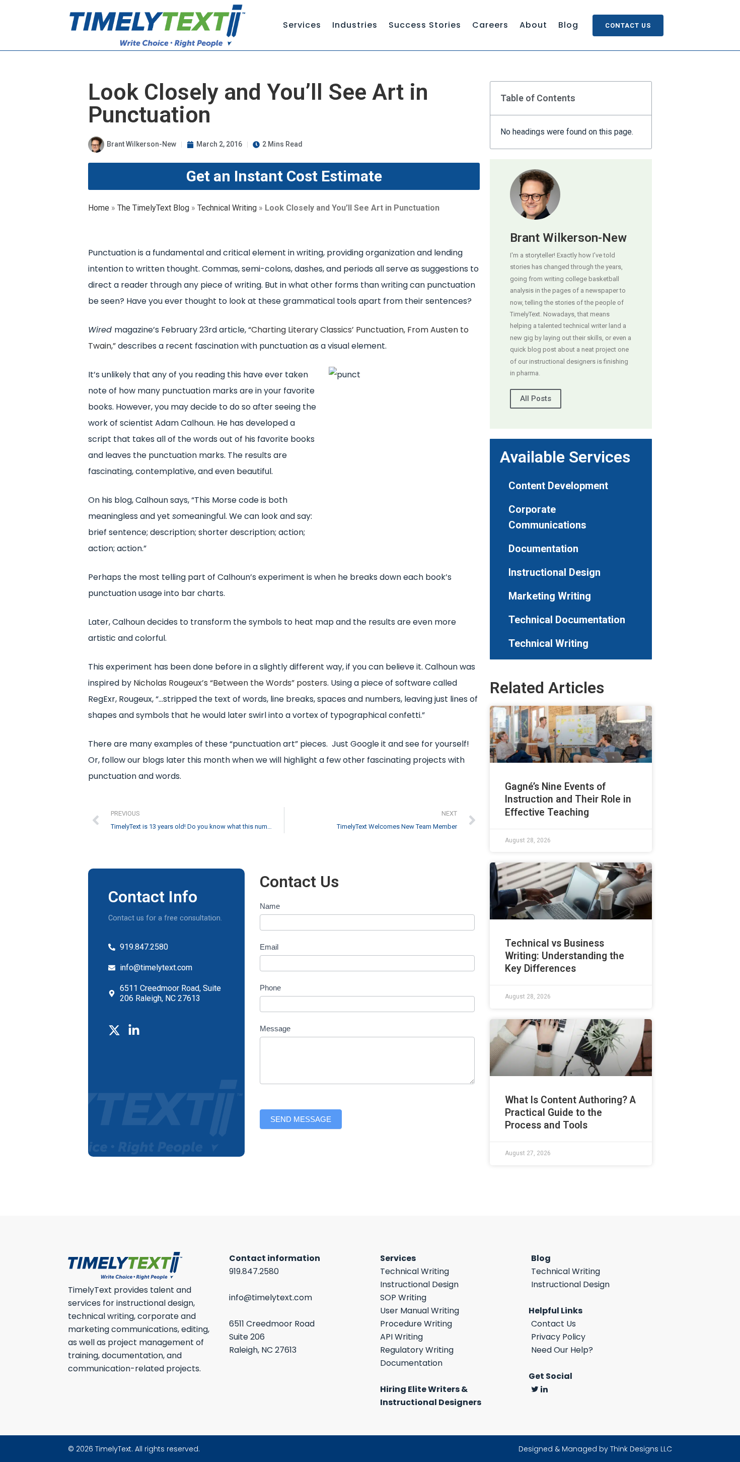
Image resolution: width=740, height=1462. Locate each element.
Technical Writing (227, 208)
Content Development (558, 486)
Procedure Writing (416, 1324)
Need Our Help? (562, 1350)
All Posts (535, 398)
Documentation (543, 549)
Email (269, 947)
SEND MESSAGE (300, 1119)
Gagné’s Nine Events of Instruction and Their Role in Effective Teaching (568, 799)
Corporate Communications (547, 517)
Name (270, 906)
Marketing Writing (549, 596)
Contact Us (628, 25)
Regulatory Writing (417, 1350)
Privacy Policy (558, 1337)
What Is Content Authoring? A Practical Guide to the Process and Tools (570, 1112)
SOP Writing (403, 1297)
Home (98, 208)
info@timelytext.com (270, 1297)
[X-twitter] (114, 1030)
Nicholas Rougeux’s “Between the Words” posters (230, 683)
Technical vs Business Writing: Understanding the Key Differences (564, 956)
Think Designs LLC (641, 1449)
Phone (270, 987)
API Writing (401, 1337)
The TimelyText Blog (153, 208)
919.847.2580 (254, 1271)
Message (275, 1028)
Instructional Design (554, 572)
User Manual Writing (419, 1310)
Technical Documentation (566, 620)
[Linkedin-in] (134, 1030)
